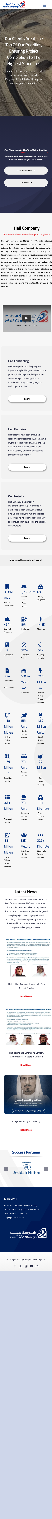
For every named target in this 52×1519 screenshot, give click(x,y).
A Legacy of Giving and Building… (27, 1121)
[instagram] (26, 1266)
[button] (6, 1169)
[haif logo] (14, 2)
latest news (26, 891)
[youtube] (31, 1266)
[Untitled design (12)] (28, 1227)
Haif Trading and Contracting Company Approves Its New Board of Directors (26, 1055)
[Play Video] (26, 318)
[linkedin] (37, 1266)
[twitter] (20, 1266)
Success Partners (26, 1152)
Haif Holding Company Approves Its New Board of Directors (26, 986)
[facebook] (15, 1266)
